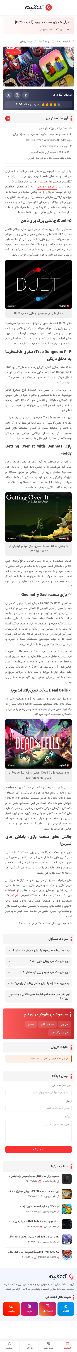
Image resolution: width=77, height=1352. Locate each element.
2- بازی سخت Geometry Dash (55, 146)
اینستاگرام (48, 1311)
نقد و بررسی (45, 29)
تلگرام (66, 1311)
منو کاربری (29, 1348)
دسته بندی (48, 1348)
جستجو (9, 1348)
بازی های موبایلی (47, 187)
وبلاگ (59, 29)
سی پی (64, 1024)
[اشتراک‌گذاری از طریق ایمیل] (17, 95)
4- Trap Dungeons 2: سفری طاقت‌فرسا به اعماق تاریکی (42, 134)
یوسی (31, 1024)
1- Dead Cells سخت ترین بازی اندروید (51, 152)
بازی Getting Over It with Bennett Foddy (49, 140)
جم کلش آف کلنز (59, 1033)
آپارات (29, 1311)
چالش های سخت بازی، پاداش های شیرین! (49, 158)
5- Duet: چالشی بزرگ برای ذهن (55, 128)
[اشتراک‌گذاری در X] (8, 95)
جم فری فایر (47, 1024)
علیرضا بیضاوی (26, 41)
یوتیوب (11, 1311)
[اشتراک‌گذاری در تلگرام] (25, 95)
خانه (69, 29)
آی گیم (14, 895)
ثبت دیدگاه (38, 1149)
